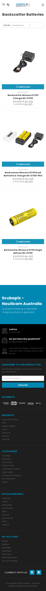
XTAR (4, 521)
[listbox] (21, 25)
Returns (5, 544)
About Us (6, 433)
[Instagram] (32, 572)
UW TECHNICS (8, 479)
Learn (4, 429)
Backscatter (7, 505)
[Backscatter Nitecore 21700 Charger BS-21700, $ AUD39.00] (23, 62)
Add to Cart (24, 87)
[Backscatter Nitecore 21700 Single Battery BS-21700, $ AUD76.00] (23, 217)
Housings (6, 455)
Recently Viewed (9, 557)
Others (5, 482)
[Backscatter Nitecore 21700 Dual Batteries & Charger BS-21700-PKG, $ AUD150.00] (23, 139)
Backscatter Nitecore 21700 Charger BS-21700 (23, 97)
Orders (5, 541)
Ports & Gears (8, 465)
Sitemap (5, 439)
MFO (4, 423)
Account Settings (9, 561)
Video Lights (7, 472)
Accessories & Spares (11, 475)
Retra (4, 511)
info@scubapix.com (18, 342)
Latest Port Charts (10, 419)
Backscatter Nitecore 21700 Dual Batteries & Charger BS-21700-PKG (23, 174)
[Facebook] (38, 572)
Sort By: (6, 25)
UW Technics (7, 508)
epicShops (33, 586)
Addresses (6, 551)
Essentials (6, 459)
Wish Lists (6, 554)
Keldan (5, 501)
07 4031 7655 (14, 332)
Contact (5, 436)
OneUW (5, 515)
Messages (6, 547)
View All (5, 524)
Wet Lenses (7, 462)
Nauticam (6, 498)
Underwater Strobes (11, 469)
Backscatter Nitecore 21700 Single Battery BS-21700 (23, 251)
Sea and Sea (7, 518)
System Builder (8, 426)
